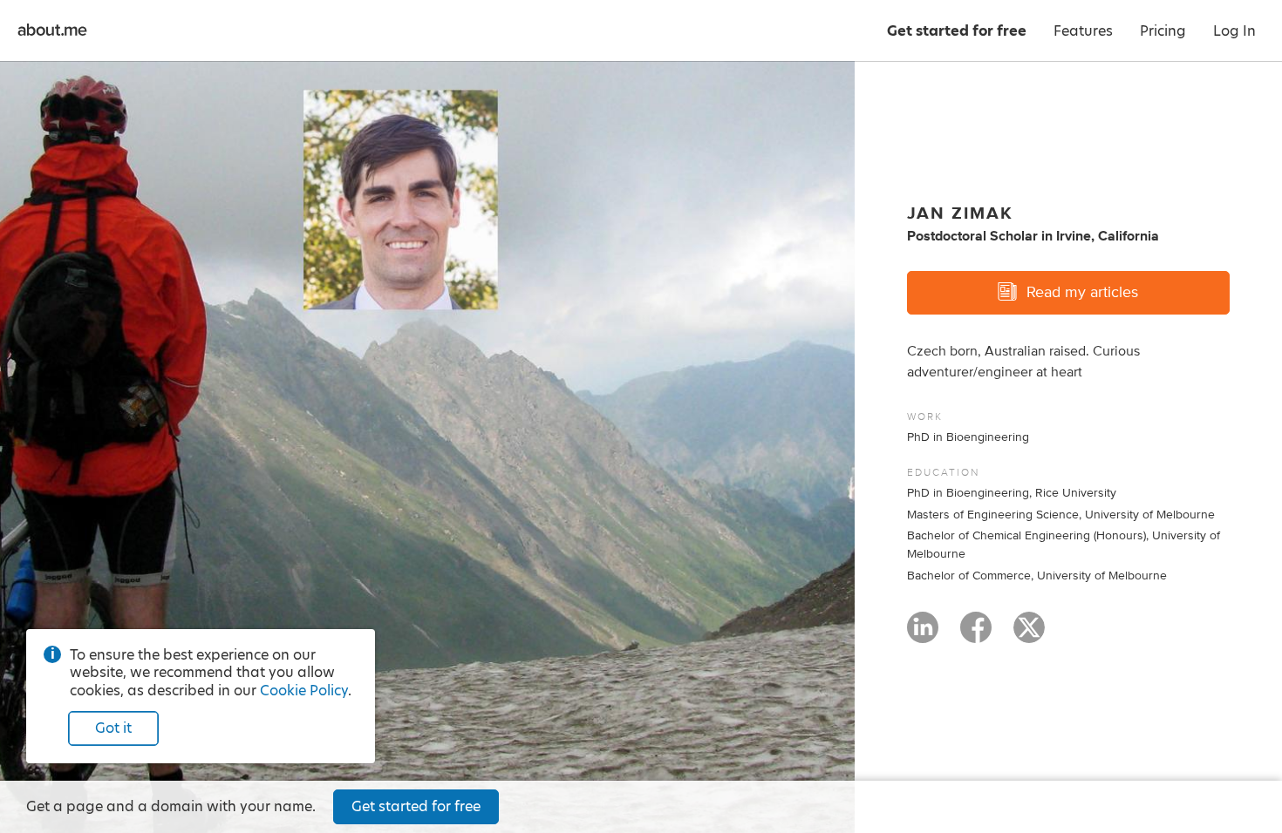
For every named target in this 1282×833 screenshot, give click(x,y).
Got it (113, 728)
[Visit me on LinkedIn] (922, 635)
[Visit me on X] (1029, 635)
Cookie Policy (304, 691)
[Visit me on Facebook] (976, 635)
